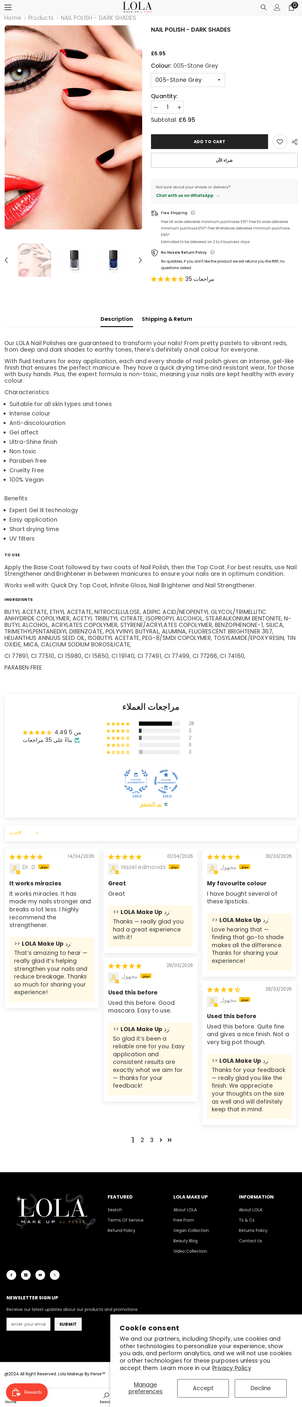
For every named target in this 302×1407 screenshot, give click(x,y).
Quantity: (164, 96)
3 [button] (151, 1140)
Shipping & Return (167, 319)
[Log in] (277, 7)
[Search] (263, 7)
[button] (6, 260)
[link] (106, 1398)
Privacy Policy (231, 1368)
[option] (73, 127)
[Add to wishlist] (280, 141)
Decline (261, 1388)
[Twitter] (55, 1275)
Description (117, 319)
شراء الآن (224, 160)
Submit (68, 1324)
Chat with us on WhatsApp (188, 195)
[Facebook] (11, 1275)
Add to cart (210, 142)
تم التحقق (150, 804)
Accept (203, 1388)
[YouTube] (40, 1275)
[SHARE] (292, 142)
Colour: (184, 66)
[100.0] (136, 781)
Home (13, 18)
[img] (26, 857)
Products (41, 18)
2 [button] (142, 1140)
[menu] (8, 7)
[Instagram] (26, 1275)
